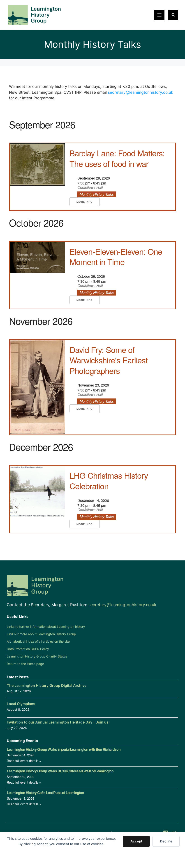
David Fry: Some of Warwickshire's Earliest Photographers (108, 360)
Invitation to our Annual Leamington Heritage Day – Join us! (58, 722)
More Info (84, 201)
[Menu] (159, 15)
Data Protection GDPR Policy (28, 649)
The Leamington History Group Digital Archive (46, 685)
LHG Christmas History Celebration (108, 480)
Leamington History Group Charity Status (37, 656)
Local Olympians (21, 703)
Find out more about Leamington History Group (41, 634)
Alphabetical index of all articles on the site (38, 641)
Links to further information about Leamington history (46, 626)
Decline (166, 841)
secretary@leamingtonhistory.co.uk (140, 92)
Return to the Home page (25, 664)
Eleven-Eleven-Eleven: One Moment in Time (115, 257)
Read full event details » (24, 760)
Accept (136, 841)
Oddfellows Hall (90, 188)
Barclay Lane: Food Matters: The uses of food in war (117, 158)
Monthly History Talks (97, 194)
